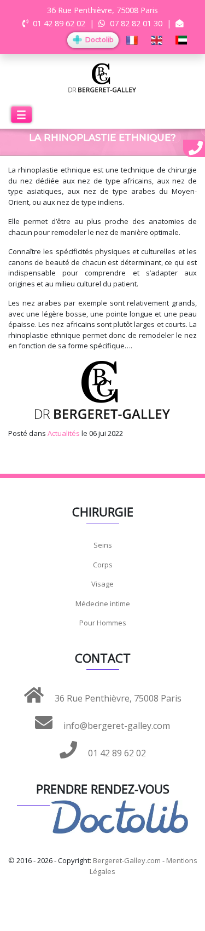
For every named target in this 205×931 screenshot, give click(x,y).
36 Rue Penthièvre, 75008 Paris (116, 698)
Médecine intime (102, 603)
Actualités (64, 433)
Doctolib (98, 40)
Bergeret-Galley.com (127, 860)
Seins (102, 545)
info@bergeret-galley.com (115, 726)
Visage (102, 584)
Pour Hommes (102, 623)
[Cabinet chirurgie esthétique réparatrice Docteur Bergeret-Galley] (102, 77)
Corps (103, 565)
